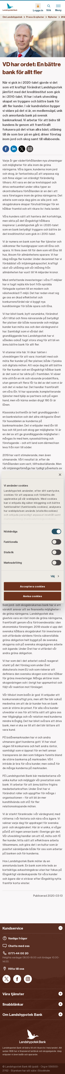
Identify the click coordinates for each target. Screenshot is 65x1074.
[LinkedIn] (13, 149)
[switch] (56, 541)
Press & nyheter (35, 17)
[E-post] (29, 149)
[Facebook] (5, 149)
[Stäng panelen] (60, 474)
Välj (53, 576)
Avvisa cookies (32, 596)
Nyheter (52, 17)
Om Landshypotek (12, 17)
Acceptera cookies (32, 586)
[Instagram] (28, 979)
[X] (21, 149)
